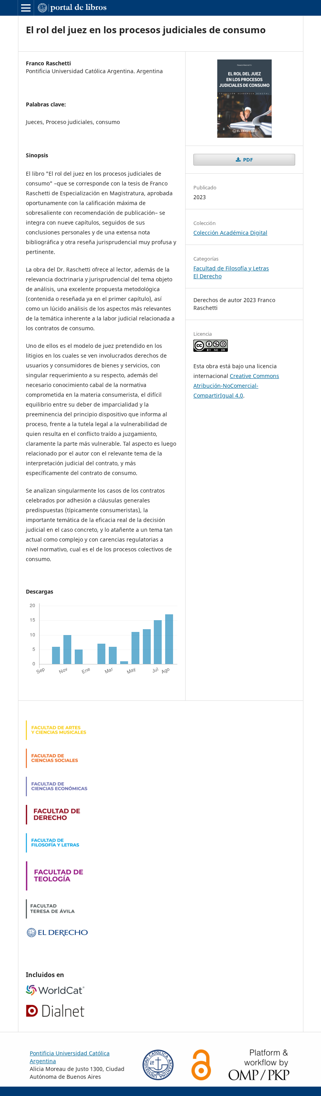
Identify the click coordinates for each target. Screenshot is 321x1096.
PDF (247, 159)
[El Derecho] (57, 935)
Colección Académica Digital (230, 232)
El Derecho (207, 276)
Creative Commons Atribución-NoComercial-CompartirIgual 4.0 (236, 385)
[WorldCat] (55, 993)
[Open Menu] (26, 8)
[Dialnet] (55, 1015)
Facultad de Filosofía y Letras (231, 268)
